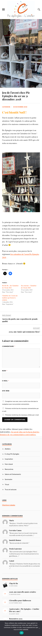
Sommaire (8, 479)
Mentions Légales (8, 505)
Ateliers (8, 449)
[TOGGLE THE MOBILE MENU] (3, 9)
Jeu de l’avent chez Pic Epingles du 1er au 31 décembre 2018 (16, 96)
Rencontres (9, 469)
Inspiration (9, 459)
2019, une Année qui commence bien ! (24, 332)
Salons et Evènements (13, 474)
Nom (4, 371)
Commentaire (8, 346)
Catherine (6, 107)
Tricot (7, 484)
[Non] (39, 628)
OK (22, 633)
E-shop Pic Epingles (12, 454)
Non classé (9, 464)
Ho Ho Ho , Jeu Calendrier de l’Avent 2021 (10, 287)
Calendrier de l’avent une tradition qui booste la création (10, 298)
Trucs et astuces (10, 489)
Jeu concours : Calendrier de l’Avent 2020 (28, 287)
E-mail (5, 381)
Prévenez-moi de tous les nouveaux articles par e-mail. (22, 415)
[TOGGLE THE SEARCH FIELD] (38, 9)
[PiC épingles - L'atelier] (21, 9)
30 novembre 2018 (20, 107)
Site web (5, 391)
